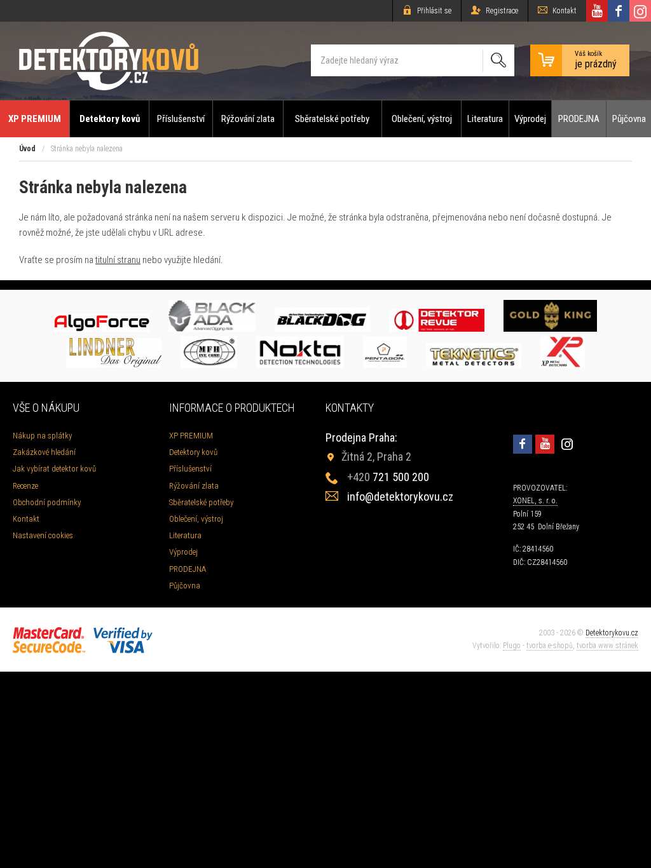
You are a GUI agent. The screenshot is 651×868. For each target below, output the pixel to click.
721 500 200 (388, 477)
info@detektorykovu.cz (400, 496)
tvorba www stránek (607, 645)
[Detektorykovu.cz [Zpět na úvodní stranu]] (108, 61)
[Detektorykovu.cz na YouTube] (597, 11)
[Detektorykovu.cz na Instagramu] (640, 11)
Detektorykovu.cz (612, 632)
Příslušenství (181, 119)
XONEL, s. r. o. (535, 500)
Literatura (485, 119)
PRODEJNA (579, 119)
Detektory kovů (109, 119)
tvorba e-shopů (549, 645)
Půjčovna (629, 119)
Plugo (512, 645)
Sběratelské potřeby (332, 119)
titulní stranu (117, 260)
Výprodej (530, 119)
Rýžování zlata (248, 119)
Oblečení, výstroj (422, 119)
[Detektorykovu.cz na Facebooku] (618, 11)
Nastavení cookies (43, 535)
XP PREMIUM (34, 119)
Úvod (27, 148)
